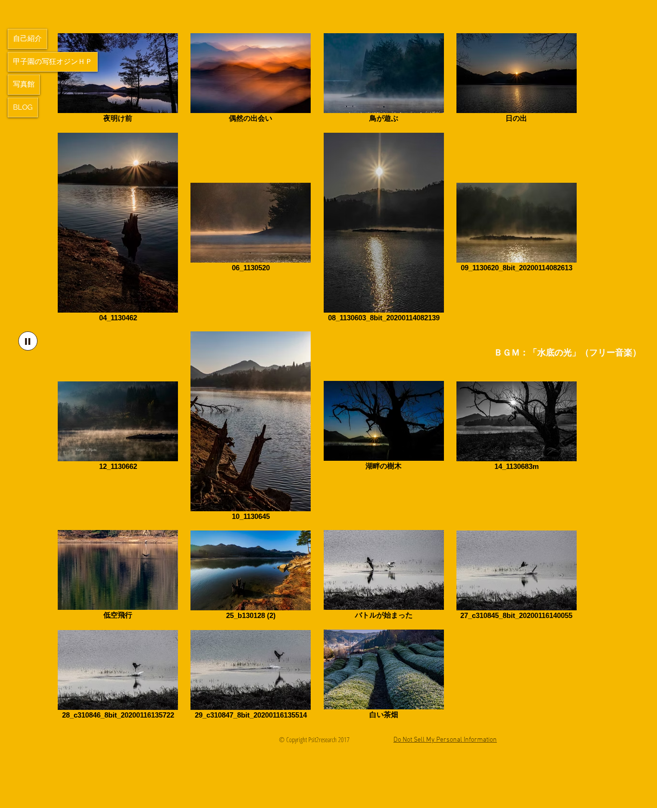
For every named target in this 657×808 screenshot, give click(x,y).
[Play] (28, 341)
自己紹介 (27, 38)
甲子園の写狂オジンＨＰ (52, 61)
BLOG (23, 107)
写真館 (24, 84)
